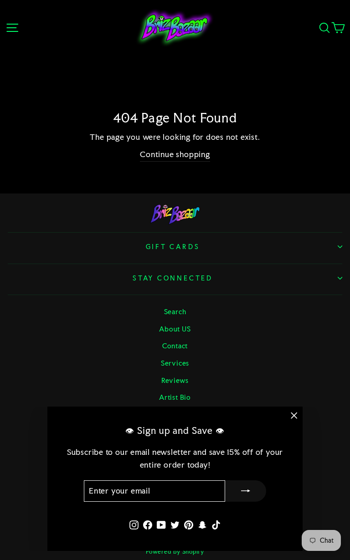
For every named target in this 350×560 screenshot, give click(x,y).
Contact (175, 345)
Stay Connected (173, 278)
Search (175, 311)
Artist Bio (175, 397)
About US (174, 329)
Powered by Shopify (175, 551)
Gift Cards (173, 246)
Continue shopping (175, 154)
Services (175, 363)
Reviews (175, 380)
